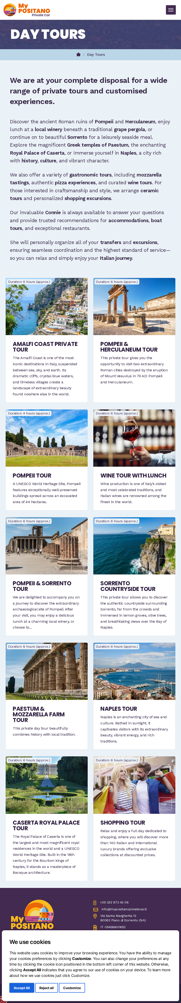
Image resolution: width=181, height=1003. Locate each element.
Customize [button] (72, 988)
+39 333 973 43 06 (114, 902)
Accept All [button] (22, 988)
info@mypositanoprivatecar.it (124, 909)
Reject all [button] (46, 988)
